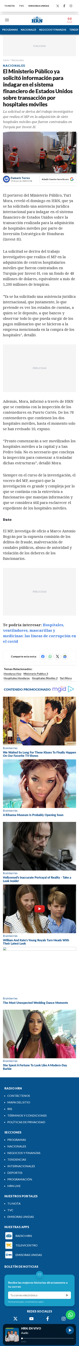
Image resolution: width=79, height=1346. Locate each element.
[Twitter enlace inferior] (15, 1318)
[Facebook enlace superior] (64, 5)
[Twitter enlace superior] (57, 5)
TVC (21, 5)
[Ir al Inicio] (37, 20)
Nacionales (18, 60)
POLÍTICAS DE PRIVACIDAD (26, 1122)
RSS (9, 1109)
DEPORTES (14, 1172)
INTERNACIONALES (21, 1166)
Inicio (6, 60)
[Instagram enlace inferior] (63, 1318)
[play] (70, 1330)
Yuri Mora (66, 678)
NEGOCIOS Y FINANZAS (52, 29)
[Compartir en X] (57, 656)
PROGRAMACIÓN (19, 1179)
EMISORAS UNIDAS (38, 5)
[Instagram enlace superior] (70, 5)
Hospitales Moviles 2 (45, 678)
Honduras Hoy (12, 673)
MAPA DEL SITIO (18, 1102)
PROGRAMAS (10, 29)
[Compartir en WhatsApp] (50, 656)
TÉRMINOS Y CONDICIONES (27, 1115)
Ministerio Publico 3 (36, 673)
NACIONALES (28, 29)
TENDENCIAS (16, 1159)
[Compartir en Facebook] (43, 656)
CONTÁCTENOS (18, 1095)
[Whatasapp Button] (70, 1315)
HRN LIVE (14, 1186)
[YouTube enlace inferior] (31, 1318)
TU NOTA (9, 5)
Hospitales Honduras (17, 678)
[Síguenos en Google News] (65, 656)
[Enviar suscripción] (67, 1295)
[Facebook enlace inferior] (47, 1318)
